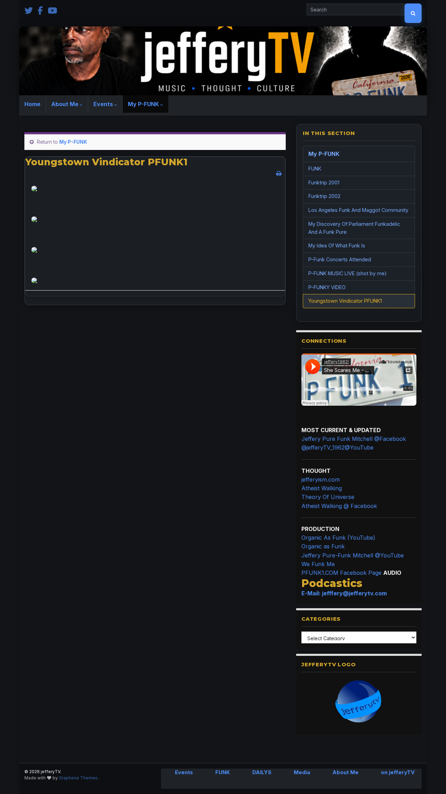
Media (302, 772)
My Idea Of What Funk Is (336, 245)
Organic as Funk (323, 546)
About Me (65, 104)
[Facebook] (40, 10)
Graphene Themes (78, 777)
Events (103, 104)
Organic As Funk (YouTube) (338, 537)
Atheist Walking (321, 488)
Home (32, 104)
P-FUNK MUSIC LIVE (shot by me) (347, 273)
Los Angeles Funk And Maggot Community (358, 210)
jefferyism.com (320, 479)
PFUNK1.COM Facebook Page (341, 572)
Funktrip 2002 (324, 196)
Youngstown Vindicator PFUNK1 (345, 301)
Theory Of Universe (327, 496)
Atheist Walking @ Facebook (339, 505)
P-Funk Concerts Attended (339, 259)
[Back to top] (430, 778)
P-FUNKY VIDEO (327, 287)
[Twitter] (28, 10)
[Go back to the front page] (223, 60)
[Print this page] (279, 173)
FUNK (314, 169)
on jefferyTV (398, 772)
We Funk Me (318, 564)
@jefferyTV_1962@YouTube (337, 447)
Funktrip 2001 (323, 182)
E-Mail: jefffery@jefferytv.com (344, 593)
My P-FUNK (144, 104)
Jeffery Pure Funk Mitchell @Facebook (353, 438)
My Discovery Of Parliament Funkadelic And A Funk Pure (354, 228)
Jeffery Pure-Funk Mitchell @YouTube (352, 555)
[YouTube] (52, 10)
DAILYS (261, 772)
